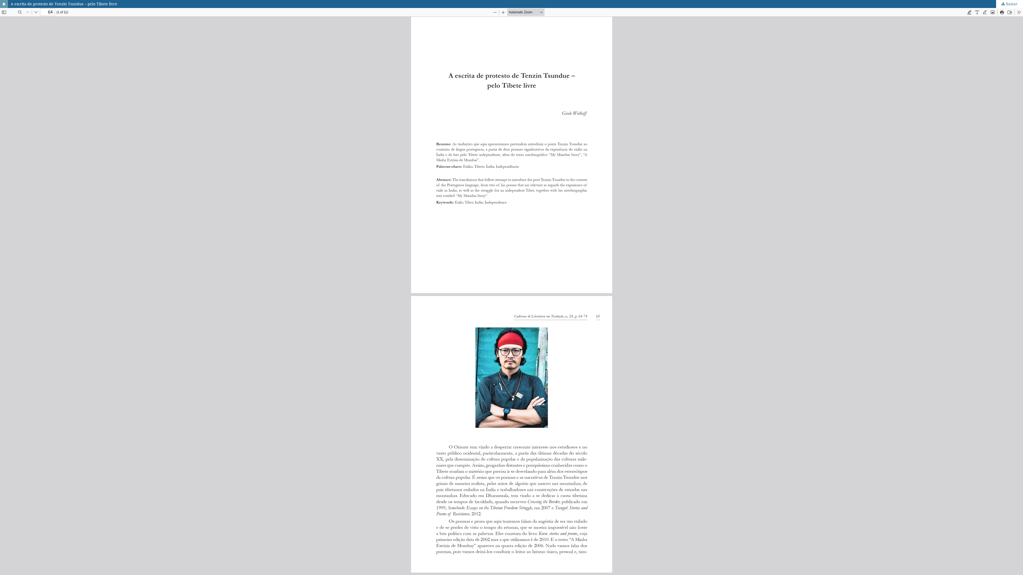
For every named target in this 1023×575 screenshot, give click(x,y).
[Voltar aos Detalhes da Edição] (4, 4)
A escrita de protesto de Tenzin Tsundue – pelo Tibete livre (64, 3)
